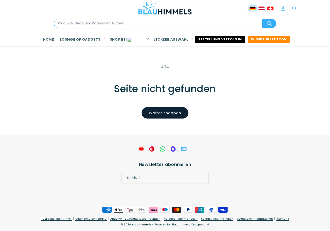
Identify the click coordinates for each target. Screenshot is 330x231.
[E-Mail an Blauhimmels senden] (184, 149)
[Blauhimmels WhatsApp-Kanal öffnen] (162, 149)
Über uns (282, 219)
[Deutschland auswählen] (252, 8)
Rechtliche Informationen (255, 219)
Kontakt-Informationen (217, 219)
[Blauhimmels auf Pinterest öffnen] (152, 149)
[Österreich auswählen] (261, 8)
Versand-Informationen (181, 219)
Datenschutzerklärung (91, 219)
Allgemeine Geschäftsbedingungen (135, 219)
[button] (82, 39)
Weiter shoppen (165, 112)
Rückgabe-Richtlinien (56, 219)
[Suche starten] (269, 23)
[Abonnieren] (203, 178)
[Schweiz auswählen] (270, 8)
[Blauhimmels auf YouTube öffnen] (141, 149)
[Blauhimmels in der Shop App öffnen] (173, 149)
